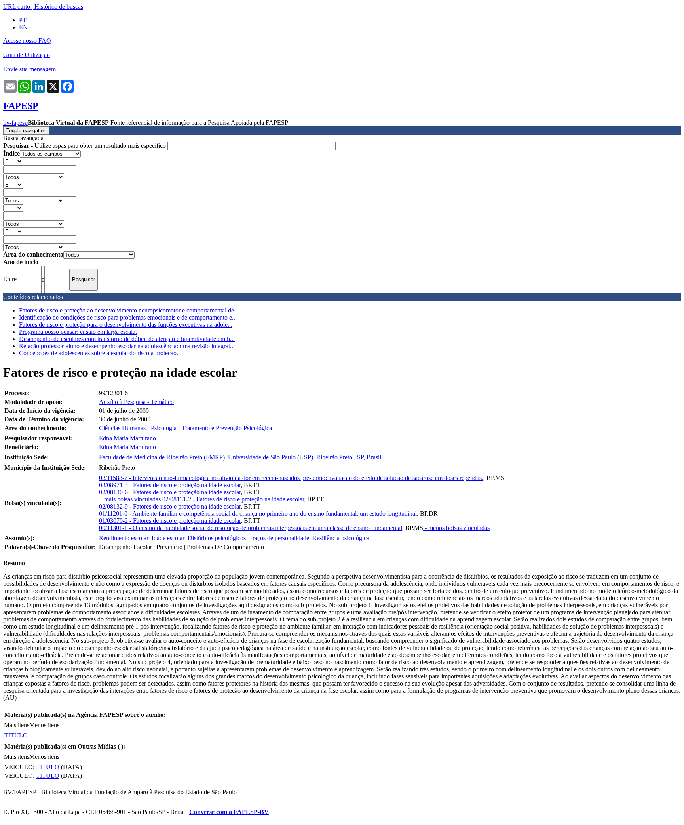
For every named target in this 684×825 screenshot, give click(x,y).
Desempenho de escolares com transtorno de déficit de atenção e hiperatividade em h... (127, 338)
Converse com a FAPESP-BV (229, 811)
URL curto (16, 6)
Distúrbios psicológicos (217, 538)
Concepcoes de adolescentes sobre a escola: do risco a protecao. (98, 353)
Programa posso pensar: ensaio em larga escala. (78, 331)
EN (23, 27)
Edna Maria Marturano (127, 438)
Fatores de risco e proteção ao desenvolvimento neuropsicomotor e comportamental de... (129, 310)
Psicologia (164, 428)
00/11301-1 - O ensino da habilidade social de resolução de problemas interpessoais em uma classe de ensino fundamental (250, 527)
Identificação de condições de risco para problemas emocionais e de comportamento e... (128, 317)
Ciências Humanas (122, 428)
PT (23, 20)
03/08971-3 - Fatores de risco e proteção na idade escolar (170, 485)
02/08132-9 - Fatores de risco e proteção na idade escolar (170, 506)
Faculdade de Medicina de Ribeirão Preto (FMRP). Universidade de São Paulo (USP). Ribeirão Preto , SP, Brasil (240, 457)
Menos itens (44, 725)
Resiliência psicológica (340, 538)
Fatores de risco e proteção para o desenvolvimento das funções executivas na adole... (125, 324)
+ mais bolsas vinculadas (130, 499)
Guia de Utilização (26, 54)
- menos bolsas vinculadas (456, 527)
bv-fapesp (15, 122)
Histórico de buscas (58, 6)
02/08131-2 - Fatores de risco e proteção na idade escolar (233, 499)
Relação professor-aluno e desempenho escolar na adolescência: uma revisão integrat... (127, 346)
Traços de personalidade (279, 538)
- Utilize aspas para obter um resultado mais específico (85, 145)
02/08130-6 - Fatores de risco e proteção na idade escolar (170, 492)
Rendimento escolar (123, 538)
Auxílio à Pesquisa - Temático (136, 401)
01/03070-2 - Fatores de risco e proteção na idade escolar (170, 520)
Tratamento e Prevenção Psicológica (227, 428)
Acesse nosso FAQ (27, 40)
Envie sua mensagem (29, 69)
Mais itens (16, 725)
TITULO (16, 735)
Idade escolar (168, 538)
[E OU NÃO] (13, 161)
